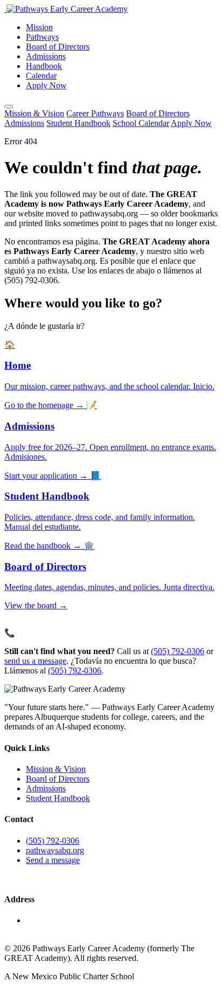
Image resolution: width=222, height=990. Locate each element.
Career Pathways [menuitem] (95, 113)
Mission (39, 27)
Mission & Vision (56, 769)
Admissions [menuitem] (24, 123)
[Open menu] (8, 106)
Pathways (42, 36)
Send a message (53, 860)
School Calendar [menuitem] (141, 123)
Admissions (46, 56)
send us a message (35, 660)
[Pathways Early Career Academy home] (66, 8)
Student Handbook (58, 798)
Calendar (41, 75)
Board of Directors (57, 46)
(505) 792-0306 (177, 651)
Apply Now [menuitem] (191, 123)
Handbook (44, 66)
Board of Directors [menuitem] (158, 113)
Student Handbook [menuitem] (78, 123)
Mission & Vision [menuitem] (34, 113)
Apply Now (46, 85)
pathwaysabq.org (55, 850)
